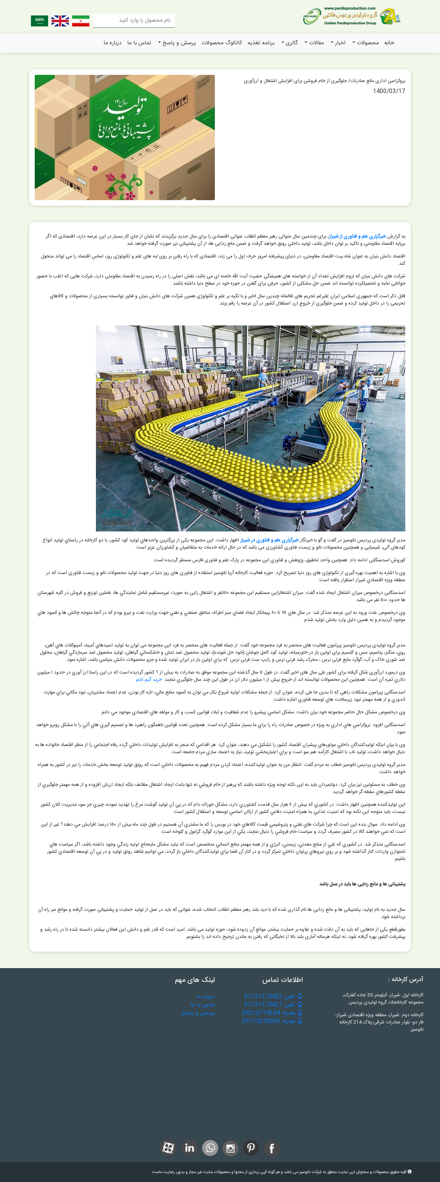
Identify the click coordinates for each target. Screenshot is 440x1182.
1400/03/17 (389, 92)
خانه (389, 43)
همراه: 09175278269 (269, 1022)
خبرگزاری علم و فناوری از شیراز (357, 236)
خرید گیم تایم (149, 680)
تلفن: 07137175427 (270, 1005)
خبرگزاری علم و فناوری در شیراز (269, 540)
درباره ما (112, 43)
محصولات (368, 43)
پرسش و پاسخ (179, 43)
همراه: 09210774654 (269, 1013)
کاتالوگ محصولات (221, 43)
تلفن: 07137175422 (270, 997)
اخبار (340, 43)
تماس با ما (139, 43)
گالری (292, 43)
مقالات (316, 43)
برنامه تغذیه (261, 43)
